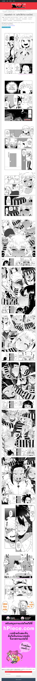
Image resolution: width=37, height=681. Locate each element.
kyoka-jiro (21, 17)
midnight (25, 17)
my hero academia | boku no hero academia (11, 17)
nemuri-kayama (12, 18)
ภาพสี (7, 1)
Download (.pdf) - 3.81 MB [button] (6, 27)
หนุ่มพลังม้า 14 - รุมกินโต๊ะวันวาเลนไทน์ (18, 15)
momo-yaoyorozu (5, 18)
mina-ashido (30, 17)
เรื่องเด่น (10, 1)
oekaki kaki (4, 20)
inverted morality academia (18, 20)
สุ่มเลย (14, 1)
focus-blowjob (10, 20)
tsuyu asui (30, 18)
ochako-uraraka (18, 18)
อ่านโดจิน (3, 1)
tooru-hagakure (24, 18)
